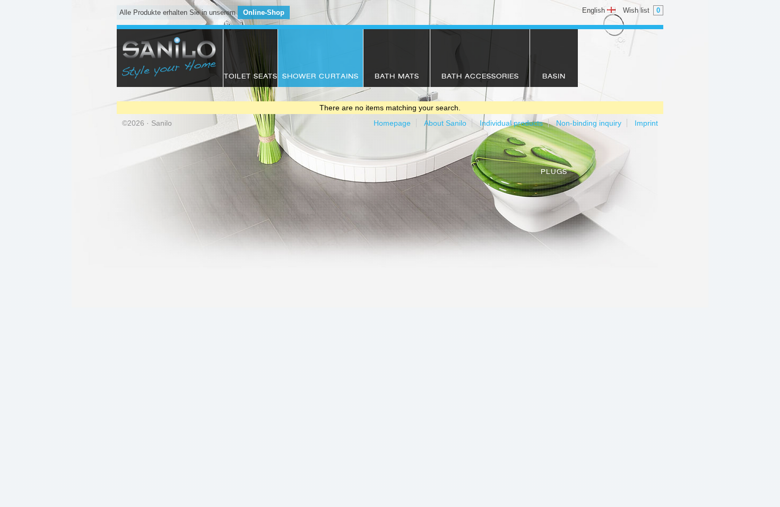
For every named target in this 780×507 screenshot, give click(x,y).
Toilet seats (251, 77)
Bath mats (397, 77)
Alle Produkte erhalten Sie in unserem (201, 12)
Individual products (511, 123)
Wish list (641, 10)
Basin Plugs (554, 80)
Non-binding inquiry (588, 123)
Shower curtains (320, 77)
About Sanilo (445, 123)
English (594, 10)
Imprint (646, 123)
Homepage (392, 123)
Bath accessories (480, 77)
